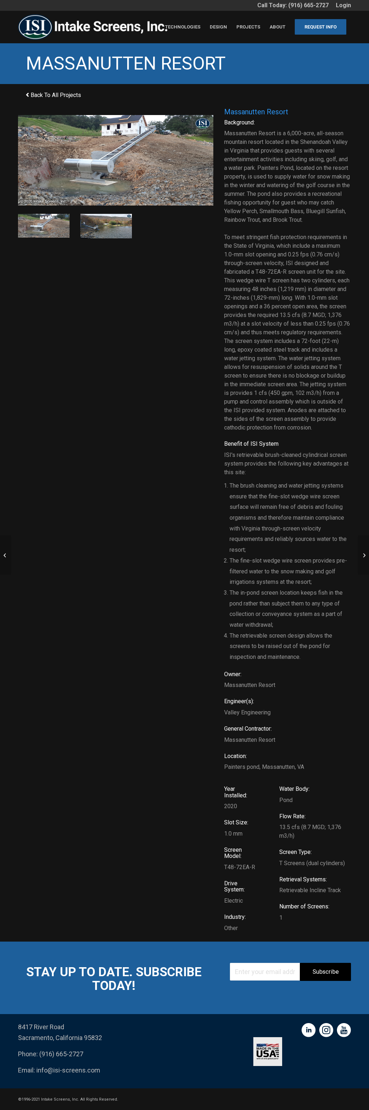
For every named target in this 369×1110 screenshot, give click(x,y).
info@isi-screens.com (68, 1070)
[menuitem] (341, 5)
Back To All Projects (55, 95)
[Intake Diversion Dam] (5, 555)
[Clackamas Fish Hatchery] (363, 555)
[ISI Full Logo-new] (95, 27)
